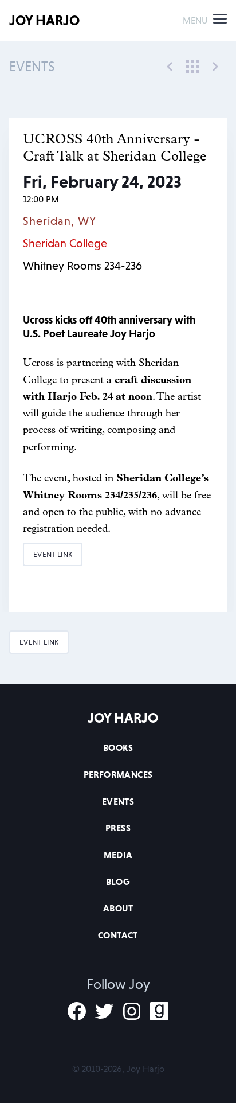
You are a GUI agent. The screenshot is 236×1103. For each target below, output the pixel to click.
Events (118, 801)
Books (118, 747)
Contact (118, 935)
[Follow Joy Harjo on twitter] (104, 1011)
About (118, 908)
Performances (118, 774)
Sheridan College (65, 243)
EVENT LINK (52, 554)
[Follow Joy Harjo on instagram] (132, 1011)
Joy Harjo (44, 20)
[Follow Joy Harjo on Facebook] (77, 1011)
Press (118, 828)
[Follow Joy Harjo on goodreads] (159, 1011)
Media (118, 854)
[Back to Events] (192, 65)
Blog (118, 881)
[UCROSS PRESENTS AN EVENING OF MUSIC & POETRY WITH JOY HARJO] (215, 65)
